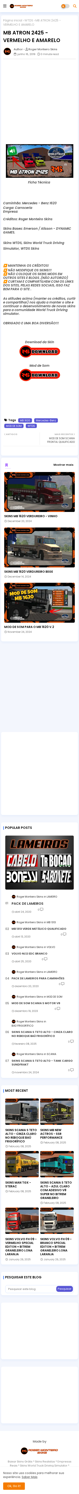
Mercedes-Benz (46, 420)
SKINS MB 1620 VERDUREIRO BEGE (28, 572)
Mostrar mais (63, 465)
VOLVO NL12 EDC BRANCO (29, 954)
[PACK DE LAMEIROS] (39, 863)
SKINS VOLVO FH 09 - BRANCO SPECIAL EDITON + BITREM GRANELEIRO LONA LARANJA (56, 1246)
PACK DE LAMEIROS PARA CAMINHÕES (38, 978)
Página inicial (12, 20)
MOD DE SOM (14, 426)
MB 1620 (25, 420)
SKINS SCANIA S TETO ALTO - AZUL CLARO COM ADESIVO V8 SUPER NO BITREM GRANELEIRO (56, 1190)
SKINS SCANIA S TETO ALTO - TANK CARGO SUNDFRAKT (42, 1063)
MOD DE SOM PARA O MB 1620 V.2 (29, 627)
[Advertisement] (39, 101)
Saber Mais (29, 1477)
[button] (75, 6)
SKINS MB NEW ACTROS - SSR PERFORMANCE (51, 1134)
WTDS (28, 20)
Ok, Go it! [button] (14, 1486)
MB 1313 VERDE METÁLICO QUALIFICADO (39, 929)
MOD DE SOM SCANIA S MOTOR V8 (36, 1003)
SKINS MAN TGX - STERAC (18, 1184)
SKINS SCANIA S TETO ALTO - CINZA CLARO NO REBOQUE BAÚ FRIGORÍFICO (42, 1034)
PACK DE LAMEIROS (27, 903)
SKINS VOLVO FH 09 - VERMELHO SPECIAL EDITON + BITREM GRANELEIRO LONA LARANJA (21, 1246)
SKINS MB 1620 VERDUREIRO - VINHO (31, 516)
